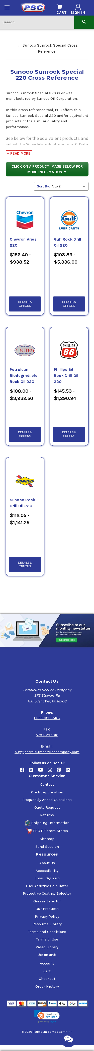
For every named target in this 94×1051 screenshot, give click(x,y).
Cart (47, 971)
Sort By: (43, 186)
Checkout (47, 978)
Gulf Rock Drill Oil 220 (67, 242)
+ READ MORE (19, 153)
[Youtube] (43, 772)
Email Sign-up (47, 878)
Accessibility (47, 870)
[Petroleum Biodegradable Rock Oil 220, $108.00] (25, 344)
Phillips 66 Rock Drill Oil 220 (66, 375)
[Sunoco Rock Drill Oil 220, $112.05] (25, 474)
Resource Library (47, 924)
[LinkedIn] (70, 772)
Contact (47, 784)
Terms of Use (47, 939)
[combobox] (37, 22)
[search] (84, 22)
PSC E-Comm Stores (50, 830)
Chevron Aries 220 (23, 242)
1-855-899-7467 (47, 718)
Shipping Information (50, 822)
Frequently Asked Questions (47, 799)
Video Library (47, 947)
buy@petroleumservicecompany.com (47, 752)
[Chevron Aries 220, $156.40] (25, 214)
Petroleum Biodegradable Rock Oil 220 (23, 375)
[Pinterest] (61, 772)
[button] (47, 1016)
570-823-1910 (47, 735)
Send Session (47, 846)
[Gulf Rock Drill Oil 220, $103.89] (69, 214)
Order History (47, 986)
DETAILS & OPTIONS (25, 303)
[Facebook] (24, 772)
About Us (47, 863)
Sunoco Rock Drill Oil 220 (22, 503)
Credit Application (47, 792)
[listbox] (69, 186)
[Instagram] (52, 772)
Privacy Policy (47, 916)
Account (47, 963)
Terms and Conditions (47, 931)
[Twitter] (33, 772)
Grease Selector (47, 901)
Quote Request (47, 807)
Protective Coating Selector (47, 893)
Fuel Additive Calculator (47, 886)
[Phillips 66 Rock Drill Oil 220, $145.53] (69, 344)
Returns (47, 815)
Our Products (47, 908)
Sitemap (47, 838)
